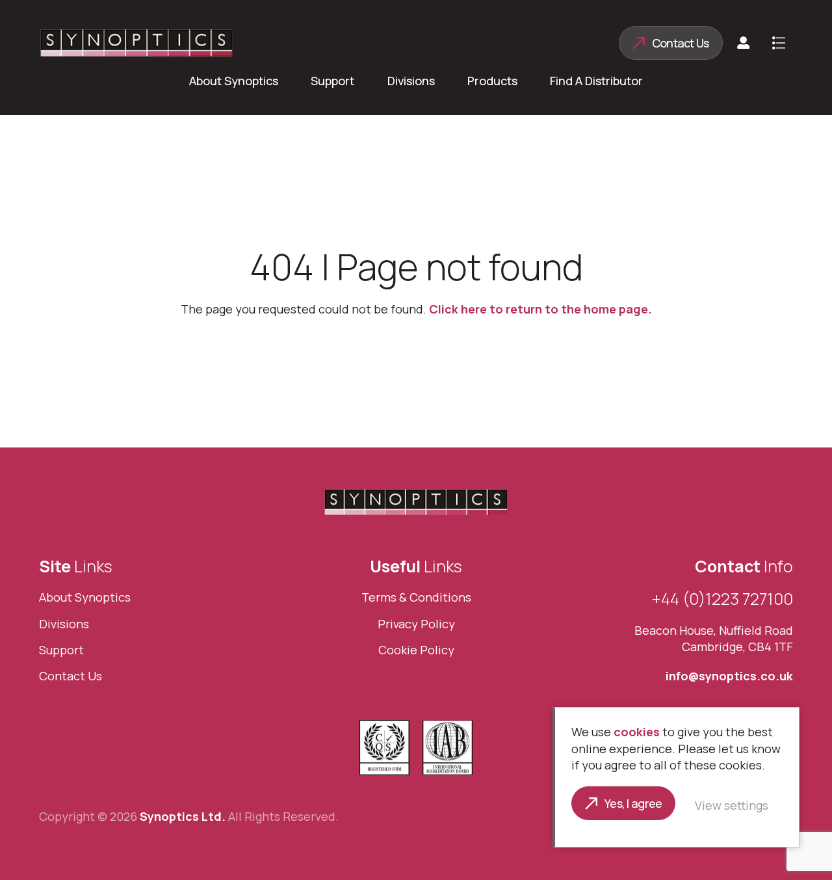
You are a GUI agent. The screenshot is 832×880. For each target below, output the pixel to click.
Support (332, 80)
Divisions (411, 80)
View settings (731, 805)
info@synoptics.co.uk (729, 676)
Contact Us (680, 43)
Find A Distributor (596, 80)
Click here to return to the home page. (540, 309)
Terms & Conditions (416, 597)
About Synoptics (233, 80)
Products (492, 80)
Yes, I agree (633, 803)
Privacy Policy (416, 624)
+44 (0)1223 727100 (722, 598)
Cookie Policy (416, 650)
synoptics (136, 43)
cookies (637, 732)
